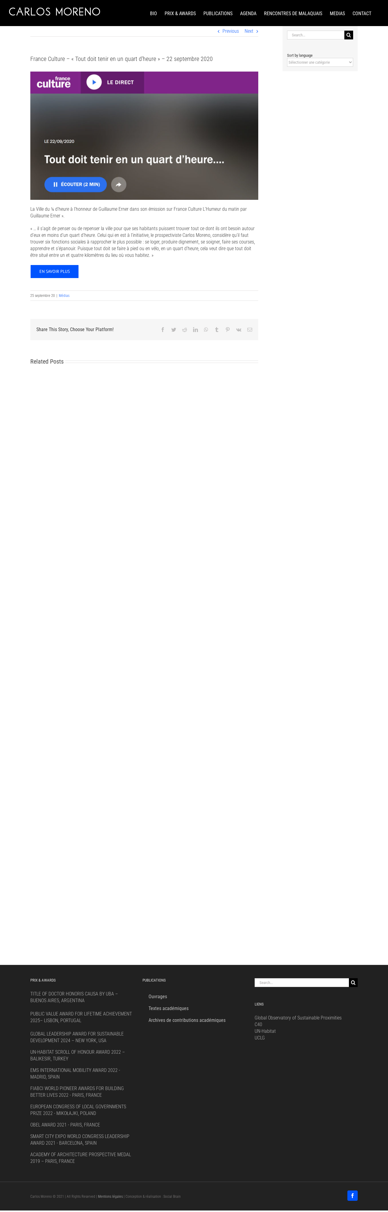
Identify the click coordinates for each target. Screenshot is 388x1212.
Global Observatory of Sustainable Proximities (298, 1018)
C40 (258, 1024)
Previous (230, 31)
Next (249, 31)
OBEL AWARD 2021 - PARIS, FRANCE (65, 1125)
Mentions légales (110, 1196)
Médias (64, 296)
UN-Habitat (265, 1031)
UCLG (260, 1038)
